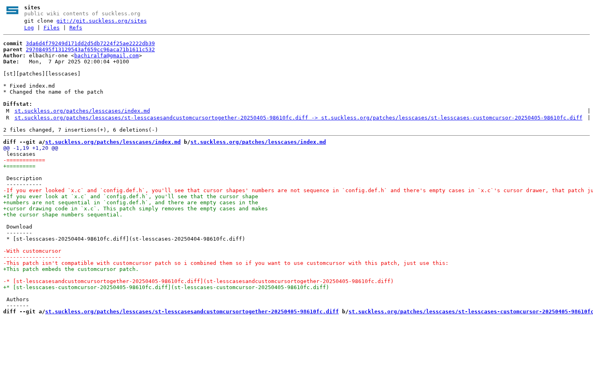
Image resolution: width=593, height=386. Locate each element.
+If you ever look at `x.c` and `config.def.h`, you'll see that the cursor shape (130, 196)
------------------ (32, 257)
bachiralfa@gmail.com (106, 55)
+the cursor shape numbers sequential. (63, 215)
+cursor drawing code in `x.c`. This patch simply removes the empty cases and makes (135, 209)
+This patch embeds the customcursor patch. (71, 269)
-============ (24, 160)
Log (29, 28)
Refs (75, 28)
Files (52, 28)
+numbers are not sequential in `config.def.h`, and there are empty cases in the (130, 202)
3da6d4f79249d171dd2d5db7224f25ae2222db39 (90, 43)
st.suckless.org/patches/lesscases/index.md (82, 111)
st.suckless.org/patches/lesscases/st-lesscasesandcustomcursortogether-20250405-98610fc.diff (192, 311)
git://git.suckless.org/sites (101, 21)
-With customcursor (32, 251)
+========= (19, 166)
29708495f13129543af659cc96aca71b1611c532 (90, 49)
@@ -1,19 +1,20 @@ (30, 148)
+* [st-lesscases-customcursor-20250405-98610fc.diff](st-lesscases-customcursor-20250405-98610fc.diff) (166, 287)
